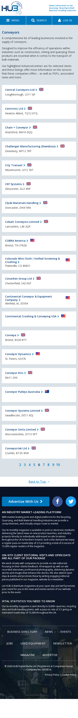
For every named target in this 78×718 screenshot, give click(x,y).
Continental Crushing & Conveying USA (30, 316)
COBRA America (15, 240)
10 (58, 464)
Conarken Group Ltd (18, 278)
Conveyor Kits (14, 373)
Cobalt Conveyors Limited (22, 222)
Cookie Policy (69, 674)
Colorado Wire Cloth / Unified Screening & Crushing (32, 260)
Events (65, 631)
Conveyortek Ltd (16, 448)
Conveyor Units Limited (20, 429)
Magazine (27, 655)
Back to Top (38, 482)
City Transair (14, 165)
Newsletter (62, 643)
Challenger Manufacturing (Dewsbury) (30, 146)
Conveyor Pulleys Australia (22, 392)
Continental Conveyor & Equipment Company (28, 298)
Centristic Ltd (14, 108)
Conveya (10, 335)
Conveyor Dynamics (18, 354)
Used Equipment (33, 643)
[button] (13, 20)
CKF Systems (13, 184)
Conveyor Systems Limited (22, 410)
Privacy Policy (52, 674)
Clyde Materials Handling (21, 203)
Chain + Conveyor (16, 127)
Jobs (9, 643)
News (49, 631)
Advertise (50, 655)
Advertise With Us (23, 501)
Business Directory (22, 631)
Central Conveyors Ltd (19, 89)
